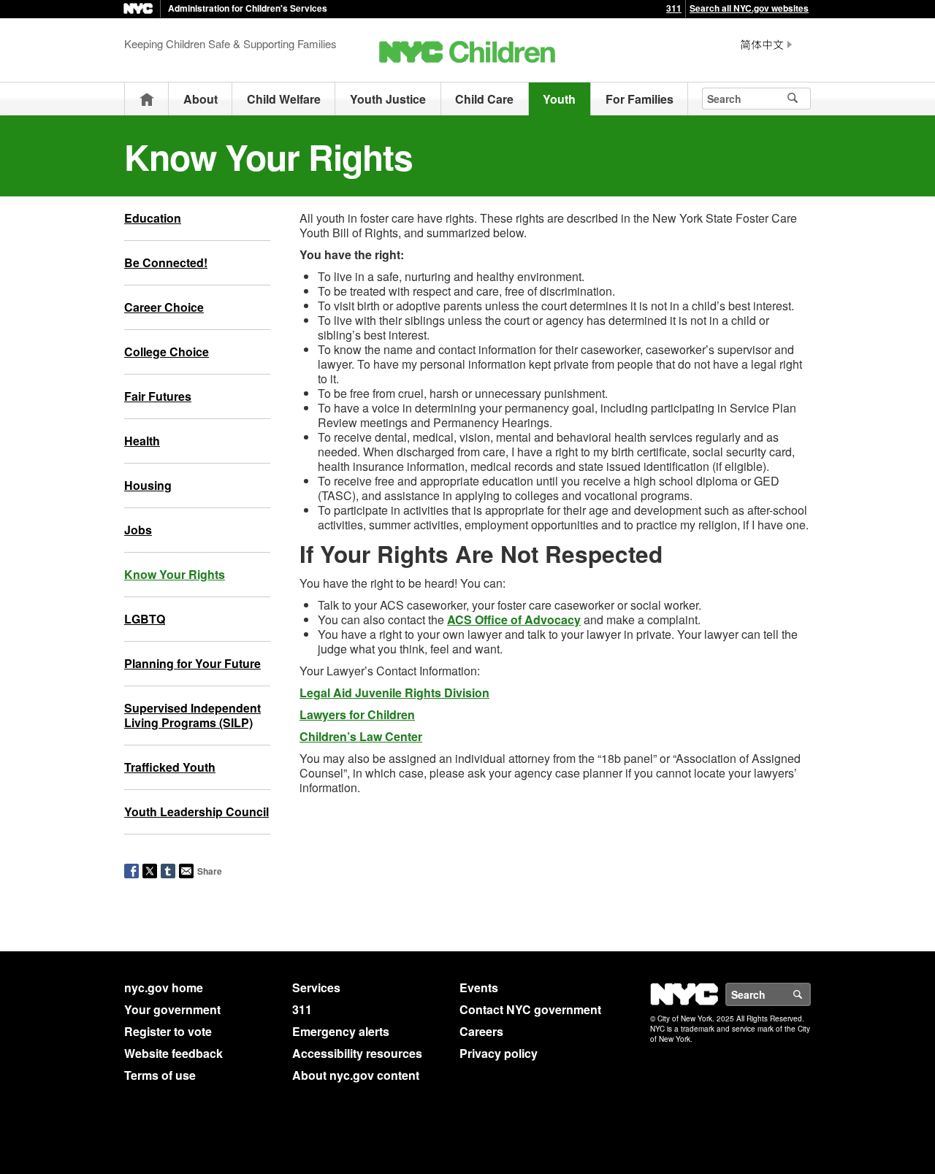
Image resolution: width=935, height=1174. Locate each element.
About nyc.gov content (355, 1075)
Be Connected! (165, 262)
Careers (481, 1031)
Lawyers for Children (357, 714)
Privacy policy (498, 1053)
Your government (172, 1009)
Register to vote (168, 1031)
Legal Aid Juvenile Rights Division (394, 692)
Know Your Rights (174, 574)
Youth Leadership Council (196, 811)
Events (478, 987)
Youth (559, 99)
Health (142, 440)
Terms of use (160, 1075)
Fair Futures (157, 396)
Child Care (484, 99)
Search (810, 994)
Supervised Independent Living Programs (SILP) (192, 715)
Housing (148, 485)
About (200, 99)
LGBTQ (144, 618)
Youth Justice (388, 99)
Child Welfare (284, 99)
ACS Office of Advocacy (514, 619)
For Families (639, 99)
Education (152, 218)
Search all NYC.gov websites (749, 8)
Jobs (138, 529)
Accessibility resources (357, 1053)
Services (316, 987)
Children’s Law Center (360, 736)
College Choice (166, 351)
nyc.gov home (163, 987)
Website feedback (173, 1053)
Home (147, 99)
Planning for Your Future (192, 663)
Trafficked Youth (169, 767)
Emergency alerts (340, 1031)
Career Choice (164, 307)
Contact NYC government (530, 1009)
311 (674, 8)
